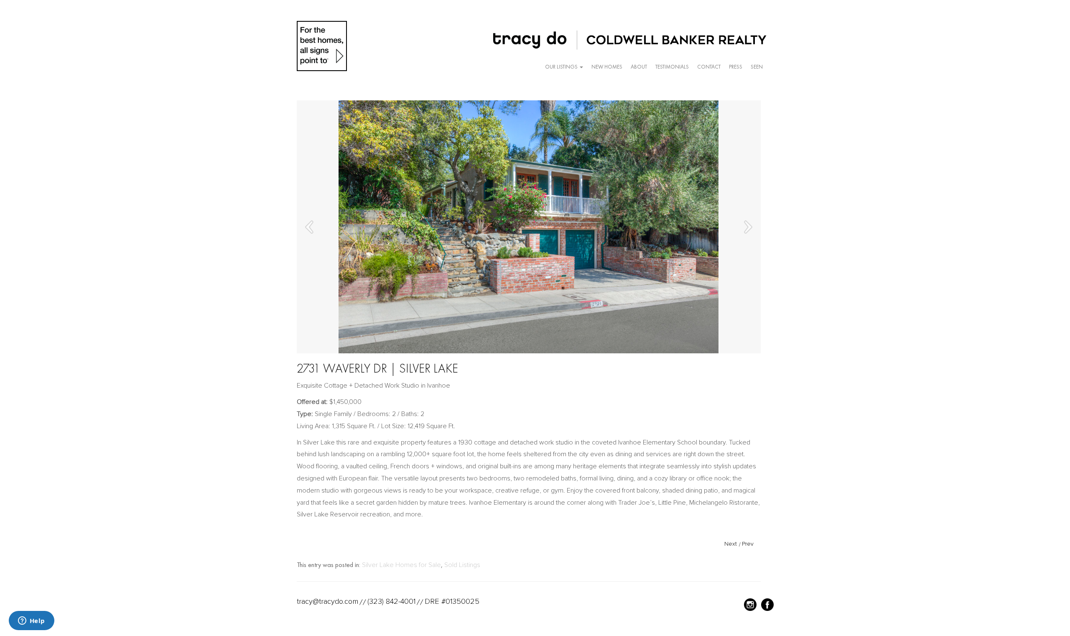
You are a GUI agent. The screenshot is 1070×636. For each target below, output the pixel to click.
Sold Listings (462, 565)
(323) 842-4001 (391, 601)
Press (735, 67)
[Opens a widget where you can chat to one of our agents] (31, 621)
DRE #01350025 (452, 601)
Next (730, 543)
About (639, 67)
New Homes (606, 67)
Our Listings (562, 67)
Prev (748, 543)
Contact (709, 67)
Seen (757, 67)
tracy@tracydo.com (327, 601)
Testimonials (672, 67)
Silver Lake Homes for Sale (401, 565)
